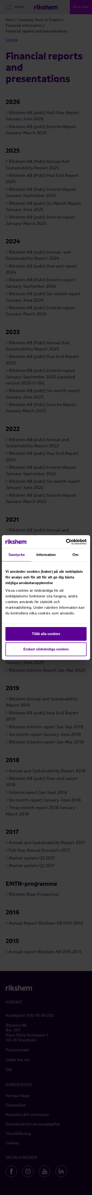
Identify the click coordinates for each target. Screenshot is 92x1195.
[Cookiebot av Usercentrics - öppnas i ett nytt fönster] (66, 542)
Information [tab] (46, 555)
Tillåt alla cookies (46, 634)
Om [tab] (75, 555)
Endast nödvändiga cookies (46, 649)
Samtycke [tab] (16, 555)
